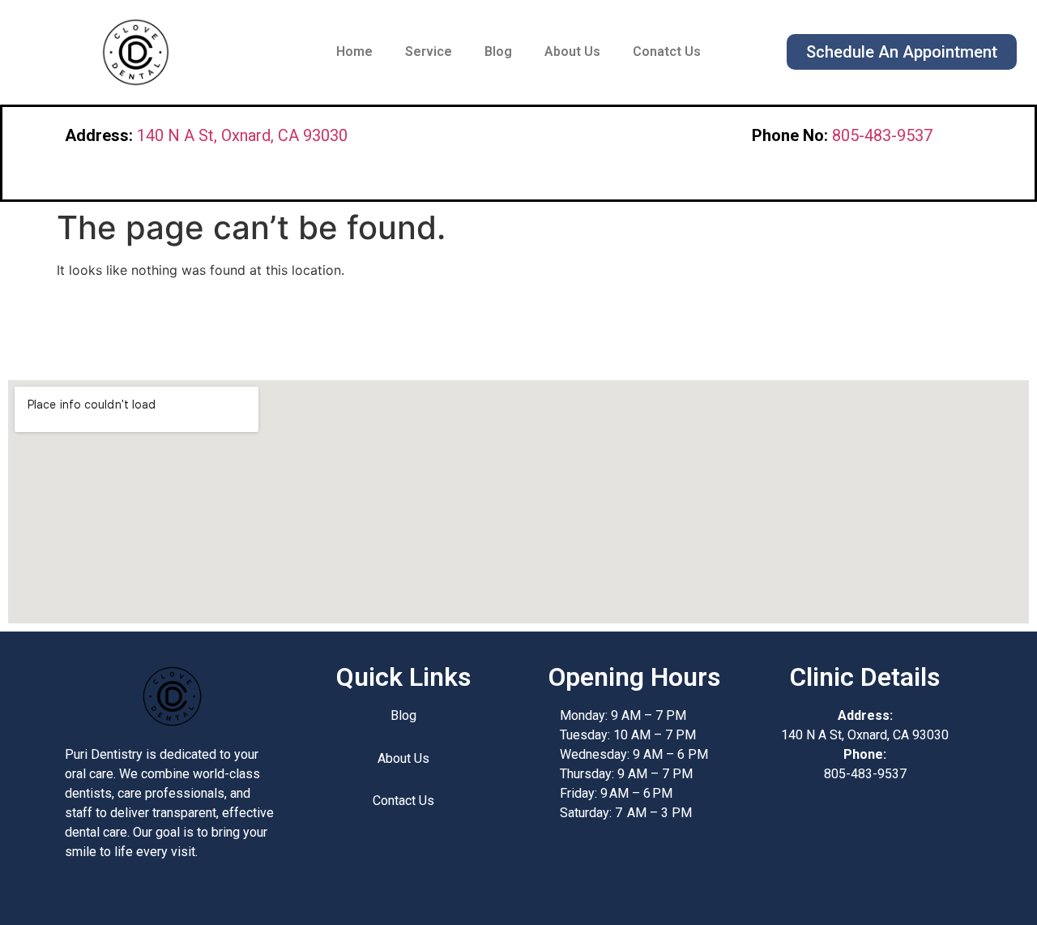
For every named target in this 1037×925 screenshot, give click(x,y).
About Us (572, 51)
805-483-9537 (882, 135)
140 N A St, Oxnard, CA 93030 (242, 135)
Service (428, 51)
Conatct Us (667, 51)
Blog (498, 51)
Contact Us (403, 800)
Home (354, 51)
